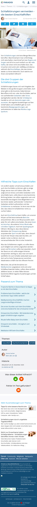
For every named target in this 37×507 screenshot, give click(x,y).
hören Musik (24, 224)
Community (11, 456)
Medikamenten (6, 267)
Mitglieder (20, 456)
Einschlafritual (12, 215)
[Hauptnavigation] (33, 2)
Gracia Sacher (10, 353)
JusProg (17, 494)
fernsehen (12, 249)
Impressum (9, 499)
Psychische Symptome (19, 343)
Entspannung (16, 231)
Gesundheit (6, 343)
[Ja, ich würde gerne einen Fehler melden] (18, 390)
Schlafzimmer (6, 206)
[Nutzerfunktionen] (28, 2)
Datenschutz (18, 499)
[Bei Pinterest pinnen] (23, 23)
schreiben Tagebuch (8, 227)
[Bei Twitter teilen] (14, 23)
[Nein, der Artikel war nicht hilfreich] (21, 379)
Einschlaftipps (15, 69)
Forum (3, 456)
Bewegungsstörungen (17, 107)
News (3, 6)
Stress (28, 96)
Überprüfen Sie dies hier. (28, 484)
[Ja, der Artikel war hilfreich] (15, 379)
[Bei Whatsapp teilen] (32, 23)
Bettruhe (26, 217)
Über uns (4, 459)
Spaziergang (27, 227)
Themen (9, 6)
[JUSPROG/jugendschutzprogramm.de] (8, 489)
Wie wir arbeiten (22, 459)
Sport (14, 233)
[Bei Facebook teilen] (5, 23)
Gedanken (17, 96)
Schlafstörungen (22, 6)
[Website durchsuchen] (23, 2)
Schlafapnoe (27, 98)
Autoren (12, 459)
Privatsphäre (27, 499)
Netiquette (29, 456)
